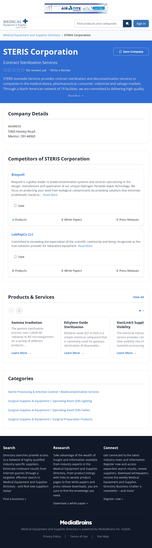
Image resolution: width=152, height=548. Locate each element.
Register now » (113, 499)
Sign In (141, 23)
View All (138, 297)
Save (21, 206)
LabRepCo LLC (22, 234)
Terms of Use (79, 536)
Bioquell (18, 174)
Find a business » (14, 499)
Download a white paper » (70, 503)
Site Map (103, 536)
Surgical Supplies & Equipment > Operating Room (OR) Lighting (50, 401)
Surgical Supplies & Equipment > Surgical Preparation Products (50, 419)
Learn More (19, 353)
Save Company (133, 51)
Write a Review (60, 70)
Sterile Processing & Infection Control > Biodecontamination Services (53, 392)
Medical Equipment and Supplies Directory (31, 35)
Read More (50, 195)
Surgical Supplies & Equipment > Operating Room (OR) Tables (49, 410)
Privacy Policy (52, 536)
